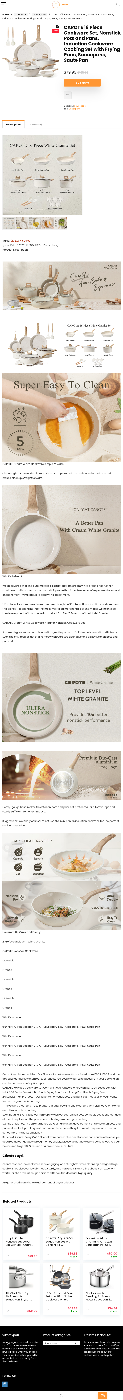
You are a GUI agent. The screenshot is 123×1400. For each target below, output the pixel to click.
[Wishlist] (61, 1396)
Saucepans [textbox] (61, 1343)
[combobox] (61, 1343)
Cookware (20, 14)
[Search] (118, 4)
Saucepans (39, 14)
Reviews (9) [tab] (35, 124)
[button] (57, 26)
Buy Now (82, 83)
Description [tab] (13, 124)
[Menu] (4, 4)
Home (5, 14)
